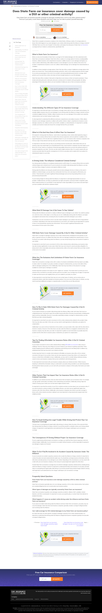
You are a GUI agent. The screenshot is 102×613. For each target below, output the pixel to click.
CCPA (80, 605)
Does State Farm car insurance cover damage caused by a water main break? (49, 524)
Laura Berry (43, 37)
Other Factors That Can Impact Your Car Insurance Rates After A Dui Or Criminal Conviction (21, 102)
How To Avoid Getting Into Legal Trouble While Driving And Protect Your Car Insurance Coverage (21, 109)
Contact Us (37, 599)
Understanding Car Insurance (20, 6)
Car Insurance (56, 2)
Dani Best (64, 37)
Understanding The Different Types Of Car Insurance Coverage (21, 51)
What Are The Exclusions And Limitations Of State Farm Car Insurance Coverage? (21, 81)
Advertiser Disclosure (16, 38)
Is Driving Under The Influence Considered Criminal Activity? (20, 63)
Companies (65, 2)
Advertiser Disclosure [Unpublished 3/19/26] (24, 599)
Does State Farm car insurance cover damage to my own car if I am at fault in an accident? (73, 524)
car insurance (84, 45)
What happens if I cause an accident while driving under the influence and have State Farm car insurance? (21, 146)
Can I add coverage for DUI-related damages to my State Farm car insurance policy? (21, 153)
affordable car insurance (71, 344)
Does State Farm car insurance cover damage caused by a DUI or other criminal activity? (21, 133)
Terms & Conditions (74, 605)
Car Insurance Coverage (33, 6)
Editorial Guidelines (37, 553)
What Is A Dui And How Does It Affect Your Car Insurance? (20, 57)
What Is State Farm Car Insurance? (20, 46)
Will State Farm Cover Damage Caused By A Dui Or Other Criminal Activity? (21, 74)
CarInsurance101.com (35, 605)
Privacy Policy (66, 605)
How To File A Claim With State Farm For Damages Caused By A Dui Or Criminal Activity (21, 89)
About (13, 599)
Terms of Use (59, 32)
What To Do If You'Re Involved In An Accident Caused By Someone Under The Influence (21, 123)
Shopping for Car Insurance (76, 2)
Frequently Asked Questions (21, 127)
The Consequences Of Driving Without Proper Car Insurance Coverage (21, 116)
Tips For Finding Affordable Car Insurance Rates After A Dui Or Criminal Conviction (21, 95)
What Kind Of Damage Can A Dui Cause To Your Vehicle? (21, 69)
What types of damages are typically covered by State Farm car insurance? (21, 139)
